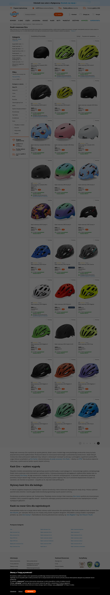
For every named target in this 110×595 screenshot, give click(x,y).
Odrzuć (20, 591)
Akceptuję (30, 591)
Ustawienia (13, 591)
